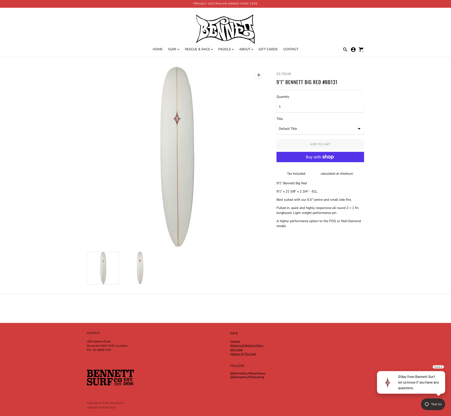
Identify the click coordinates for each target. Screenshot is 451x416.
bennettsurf (116, 403)
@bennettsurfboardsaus (248, 373)
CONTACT (290, 49)
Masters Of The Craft (243, 354)
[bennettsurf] (225, 30)
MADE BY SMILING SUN (101, 407)
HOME (158, 49)
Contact (235, 341)
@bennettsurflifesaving (247, 377)
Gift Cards (236, 350)
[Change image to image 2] (140, 268)
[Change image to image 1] (103, 268)
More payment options (320, 169)
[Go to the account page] (353, 49)
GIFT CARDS (268, 49)
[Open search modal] (345, 49)
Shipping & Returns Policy (246, 345)
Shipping (313, 173)
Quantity (282, 97)
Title (279, 119)
